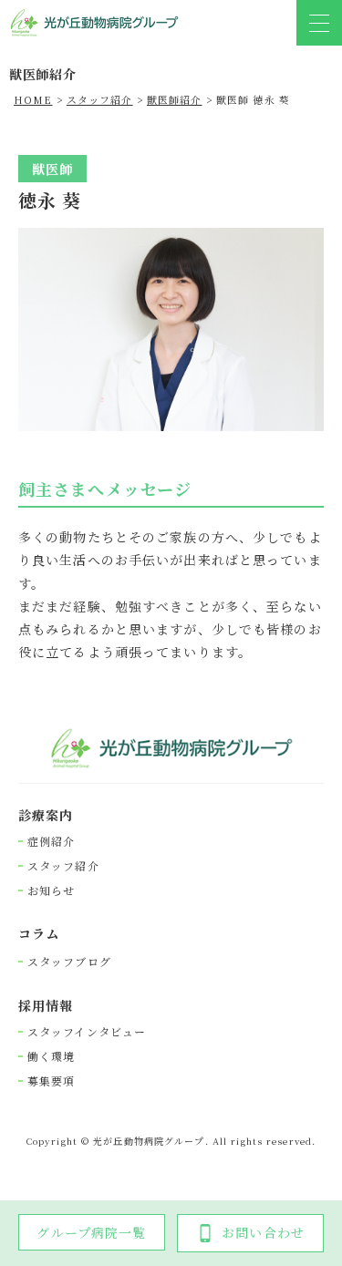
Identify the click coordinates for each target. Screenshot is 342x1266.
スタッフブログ (69, 961)
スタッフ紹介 (63, 866)
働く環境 (51, 1056)
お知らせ (51, 890)
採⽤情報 (45, 1005)
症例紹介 (51, 841)
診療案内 (45, 815)
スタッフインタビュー (86, 1031)
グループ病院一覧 (91, 1232)
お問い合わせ (263, 1232)
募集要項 (51, 1081)
